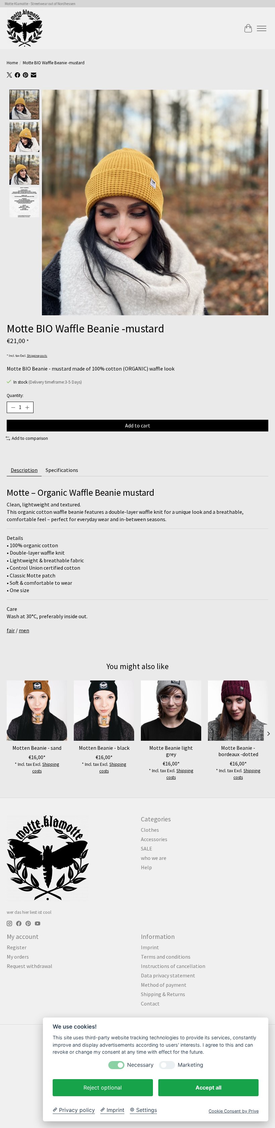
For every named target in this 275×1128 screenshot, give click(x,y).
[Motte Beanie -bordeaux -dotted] (238, 710)
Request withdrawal (29, 966)
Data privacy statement (168, 975)
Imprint (150, 947)
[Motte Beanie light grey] (171, 710)
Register (16, 947)
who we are (153, 858)
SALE (146, 848)
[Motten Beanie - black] (104, 710)
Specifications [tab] (62, 470)
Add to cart (137, 425)
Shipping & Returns (163, 994)
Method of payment (163, 984)
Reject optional (103, 1087)
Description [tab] (24, 470)
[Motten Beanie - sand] (37, 710)
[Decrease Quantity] (13, 407)
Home (12, 63)
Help (146, 867)
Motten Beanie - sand (36, 747)
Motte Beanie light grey (171, 750)
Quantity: (15, 395)
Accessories (154, 839)
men (24, 630)
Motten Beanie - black (104, 747)
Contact (150, 1003)
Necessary (140, 1065)
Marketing (190, 1065)
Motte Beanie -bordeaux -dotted (238, 750)
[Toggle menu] (261, 28)
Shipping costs (37, 356)
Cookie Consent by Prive (234, 1111)
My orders (18, 956)
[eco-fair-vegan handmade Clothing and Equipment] (25, 28)
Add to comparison (30, 438)
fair (11, 630)
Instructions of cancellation (173, 966)
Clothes (150, 829)
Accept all (208, 1087)
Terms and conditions (165, 956)
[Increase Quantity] (27, 407)
